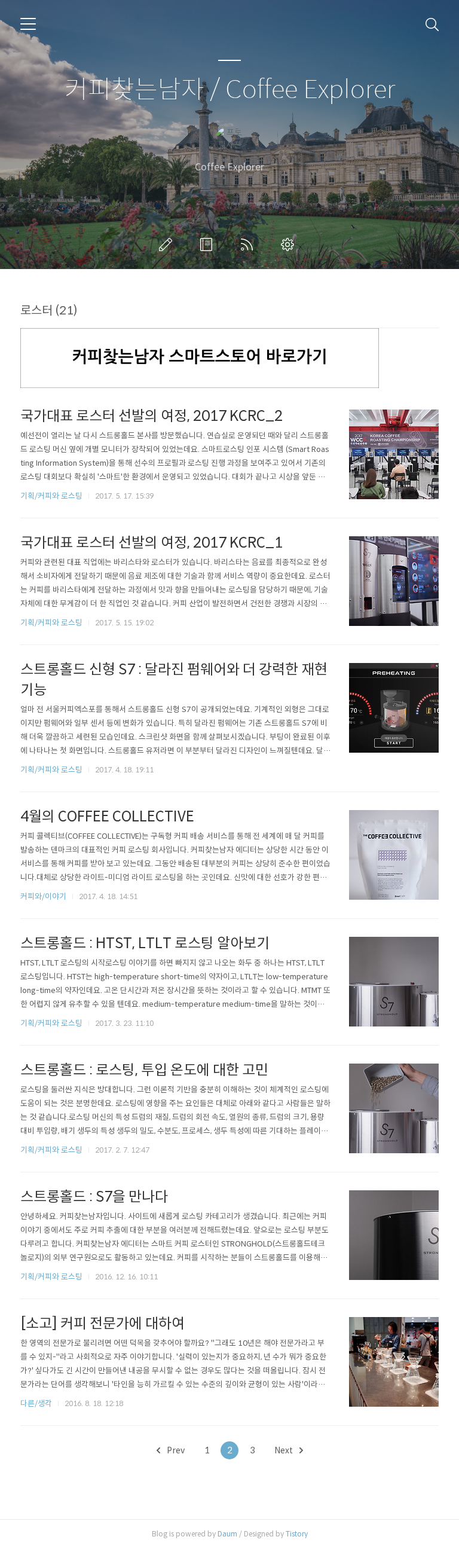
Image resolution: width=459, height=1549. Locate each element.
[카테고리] (28, 24)
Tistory (297, 1533)
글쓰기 (168, 244)
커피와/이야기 (43, 896)
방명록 (208, 244)
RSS (249, 244)
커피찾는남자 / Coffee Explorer (230, 90)
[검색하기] (432, 24)
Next (284, 1450)
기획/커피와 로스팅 (51, 496)
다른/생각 (36, 1403)
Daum (227, 1533)
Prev (175, 1450)
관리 (290, 244)
